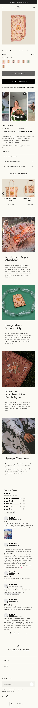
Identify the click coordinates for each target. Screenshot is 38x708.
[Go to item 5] (22, 47)
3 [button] (18, 633)
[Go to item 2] (15, 47)
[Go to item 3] (17, 47)
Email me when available (18, 81)
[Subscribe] (31, 684)
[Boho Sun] (3, 61)
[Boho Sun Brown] (3, 66)
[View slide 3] (19, 654)
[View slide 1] (15, 654)
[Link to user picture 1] (8, 534)
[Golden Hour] (8, 61)
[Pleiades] (18, 61)
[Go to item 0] (13, 47)
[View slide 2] (17, 654)
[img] (13, 517)
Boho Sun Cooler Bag (12, 199)
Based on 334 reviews (10, 495)
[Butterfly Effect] (28, 61)
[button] (8, 498)
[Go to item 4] (19, 47)
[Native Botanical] (13, 61)
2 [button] (14, 633)
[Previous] (3, 193)
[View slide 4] (22, 654)
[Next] (33, 193)
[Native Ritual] (23, 61)
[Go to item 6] (24, 47)
